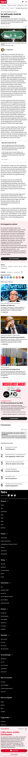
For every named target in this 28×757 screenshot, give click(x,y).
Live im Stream (4, 665)
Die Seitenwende (5, 570)
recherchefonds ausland (7, 596)
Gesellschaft (4, 511)
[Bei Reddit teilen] (20, 277)
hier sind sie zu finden (20, 437)
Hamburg (12, 8)
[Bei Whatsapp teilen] (14, 277)
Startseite (3, 8)
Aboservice (3, 724)
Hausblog (3, 567)
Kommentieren (10, 272)
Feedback (3, 721)
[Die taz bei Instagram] (15, 496)
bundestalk (3, 613)
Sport (2, 518)
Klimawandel (4, 554)
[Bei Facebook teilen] (11, 277)
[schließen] (26, 728)
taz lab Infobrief (4, 649)
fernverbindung (4, 616)
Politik (2, 505)
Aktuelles (3, 564)
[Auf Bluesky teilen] (8, 277)
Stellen (2, 573)
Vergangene (4, 668)
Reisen (2, 702)
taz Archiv (3, 691)
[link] (4, 5)
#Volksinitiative (4, 266)
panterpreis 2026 (5, 603)
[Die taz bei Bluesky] (12, 496)
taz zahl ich (3, 593)
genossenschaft (5, 590)
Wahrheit (3, 527)
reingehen (3, 629)
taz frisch (3, 642)
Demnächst (3, 658)
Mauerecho (3, 622)
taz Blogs (3, 682)
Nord (7, 8)
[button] (26, 2)
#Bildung (25, 266)
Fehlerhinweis (17, 272)
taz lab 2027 (4, 671)
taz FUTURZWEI (4, 685)
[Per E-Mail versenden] (2, 277)
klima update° (4, 619)
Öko (2, 508)
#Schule (20, 266)
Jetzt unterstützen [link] (14, 258)
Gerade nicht (21, 728)
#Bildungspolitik (4, 268)
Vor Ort (2, 662)
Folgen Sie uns (4, 495)
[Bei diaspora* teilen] (17, 277)
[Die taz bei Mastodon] (9, 496)
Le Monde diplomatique (6, 688)
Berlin (2, 521)
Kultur (2, 514)
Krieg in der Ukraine (5, 541)
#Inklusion (16, 266)
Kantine (2, 705)
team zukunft (4, 639)
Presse (2, 577)
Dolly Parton (4, 550)
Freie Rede (3, 626)
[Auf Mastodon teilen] (5, 277)
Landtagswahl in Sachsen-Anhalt (9, 544)
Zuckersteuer (4, 537)
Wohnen (3, 547)
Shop (2, 708)
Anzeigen (3, 711)
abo (2, 586)
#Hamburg (10, 266)
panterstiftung (4, 599)
